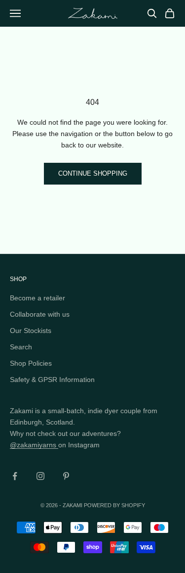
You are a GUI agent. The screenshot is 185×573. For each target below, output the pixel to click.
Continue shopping (92, 173)
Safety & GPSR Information (52, 379)
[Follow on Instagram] (40, 476)
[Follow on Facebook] (15, 476)
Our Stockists (30, 330)
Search (21, 347)
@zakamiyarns (34, 445)
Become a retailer (37, 298)
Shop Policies (31, 363)
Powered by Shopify (114, 505)
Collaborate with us (40, 314)
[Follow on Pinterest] (66, 476)
